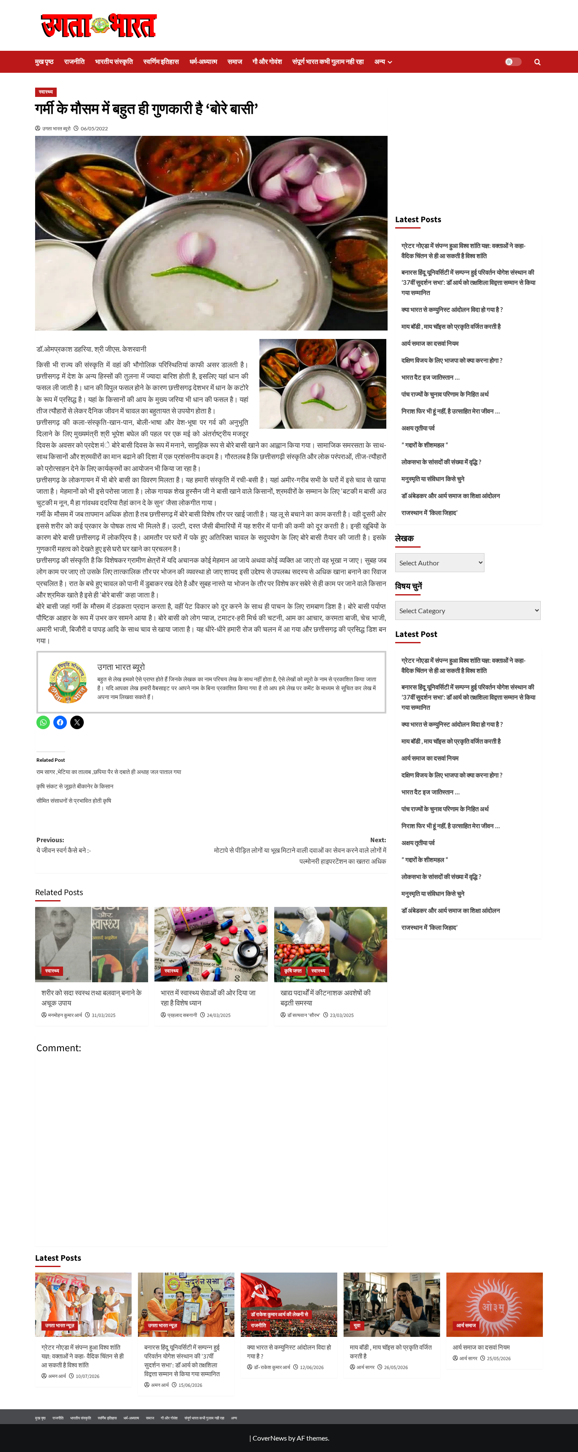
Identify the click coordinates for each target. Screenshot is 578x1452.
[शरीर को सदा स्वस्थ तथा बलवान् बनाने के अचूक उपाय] (91, 944)
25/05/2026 (499, 1358)
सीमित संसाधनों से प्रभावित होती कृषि (73, 800)
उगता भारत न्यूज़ (59, 1325)
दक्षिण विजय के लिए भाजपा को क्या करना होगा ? (452, 360)
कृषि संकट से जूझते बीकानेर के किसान (74, 786)
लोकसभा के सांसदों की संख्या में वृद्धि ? (441, 462)
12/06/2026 (312, 1367)
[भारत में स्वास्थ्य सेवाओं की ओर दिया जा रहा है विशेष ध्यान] (210, 944)
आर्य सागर (365, 1367)
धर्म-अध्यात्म (203, 61)
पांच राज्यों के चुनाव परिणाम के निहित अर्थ (445, 394)
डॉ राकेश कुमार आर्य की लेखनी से (279, 1314)
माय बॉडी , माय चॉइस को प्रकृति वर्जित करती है (451, 326)
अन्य (379, 61)
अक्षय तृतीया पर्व (418, 428)
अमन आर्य (57, 1376)
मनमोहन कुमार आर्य (65, 1015)
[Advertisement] (468, 146)
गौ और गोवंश (267, 61)
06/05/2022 (94, 128)
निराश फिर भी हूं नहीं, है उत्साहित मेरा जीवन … (451, 411)
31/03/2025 (104, 1015)
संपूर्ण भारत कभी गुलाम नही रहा (328, 61)
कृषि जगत (293, 971)
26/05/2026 (396, 1367)
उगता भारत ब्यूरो (56, 128)
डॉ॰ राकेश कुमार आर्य (272, 1367)
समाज (235, 61)
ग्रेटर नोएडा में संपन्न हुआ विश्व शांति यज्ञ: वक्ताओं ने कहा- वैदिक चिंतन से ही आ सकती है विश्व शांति (464, 250)
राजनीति (74, 61)
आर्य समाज (466, 1325)
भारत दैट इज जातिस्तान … (431, 377)
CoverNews (270, 1438)
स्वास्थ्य (46, 92)
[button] (537, 62)
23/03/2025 (342, 1015)
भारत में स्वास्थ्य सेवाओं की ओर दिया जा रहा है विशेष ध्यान (208, 998)
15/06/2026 (190, 1385)
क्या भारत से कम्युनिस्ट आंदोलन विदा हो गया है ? (452, 309)
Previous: (63, 845)
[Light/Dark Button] (513, 62)
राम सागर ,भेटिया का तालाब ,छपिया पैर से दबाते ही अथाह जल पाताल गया (108, 771)
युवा (357, 1325)
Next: (300, 850)
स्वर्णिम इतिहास (161, 61)
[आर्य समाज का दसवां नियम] (494, 1305)
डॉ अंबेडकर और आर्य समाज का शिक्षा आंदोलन (451, 495)
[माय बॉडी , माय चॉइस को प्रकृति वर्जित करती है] (392, 1305)
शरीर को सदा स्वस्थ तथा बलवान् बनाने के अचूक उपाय (91, 998)
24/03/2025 (219, 1015)
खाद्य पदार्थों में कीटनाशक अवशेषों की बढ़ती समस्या (326, 998)
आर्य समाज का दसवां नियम (430, 343)
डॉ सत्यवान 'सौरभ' (303, 1015)
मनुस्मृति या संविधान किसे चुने (433, 478)
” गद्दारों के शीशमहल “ (425, 445)
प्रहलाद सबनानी (182, 1015)
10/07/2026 (87, 1376)
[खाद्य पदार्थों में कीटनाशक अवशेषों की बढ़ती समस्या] (330, 944)
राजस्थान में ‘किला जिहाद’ (429, 512)
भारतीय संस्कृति (114, 61)
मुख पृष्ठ (44, 61)
